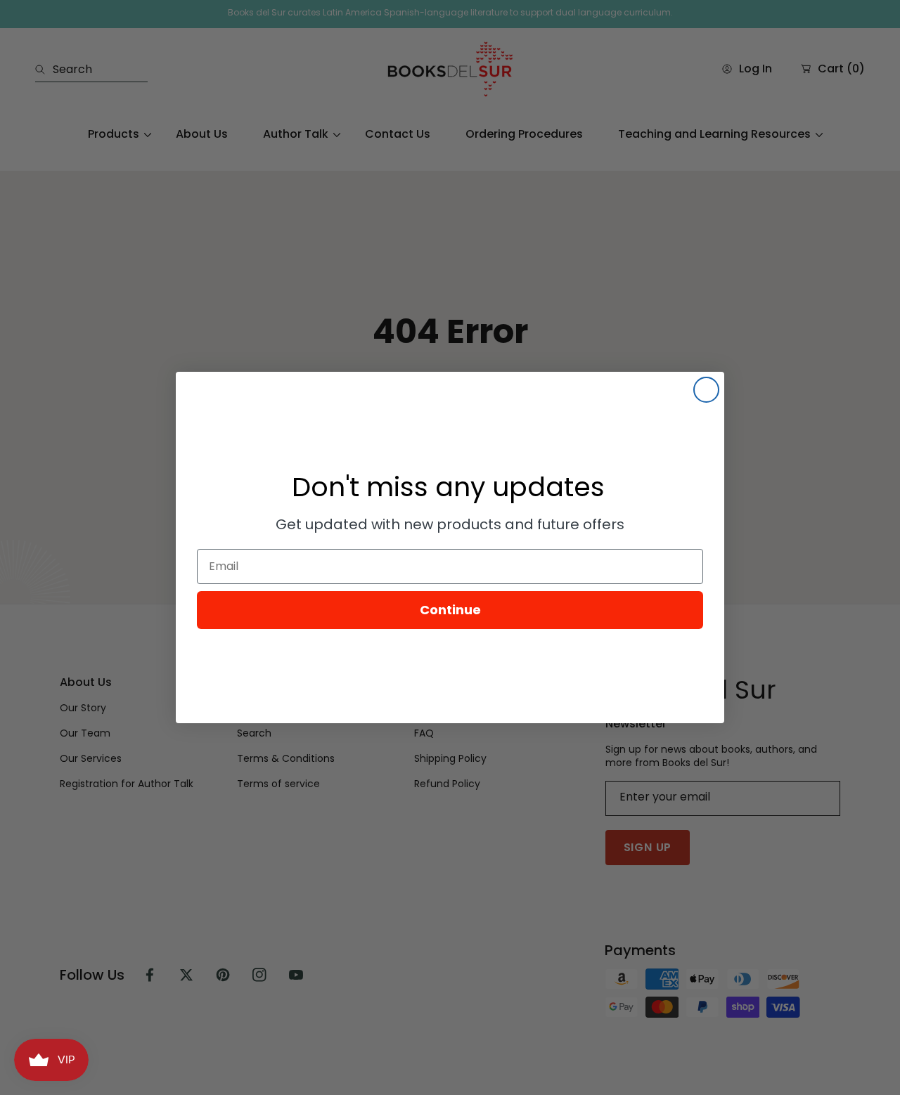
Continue (450, 609)
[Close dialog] (706, 389)
